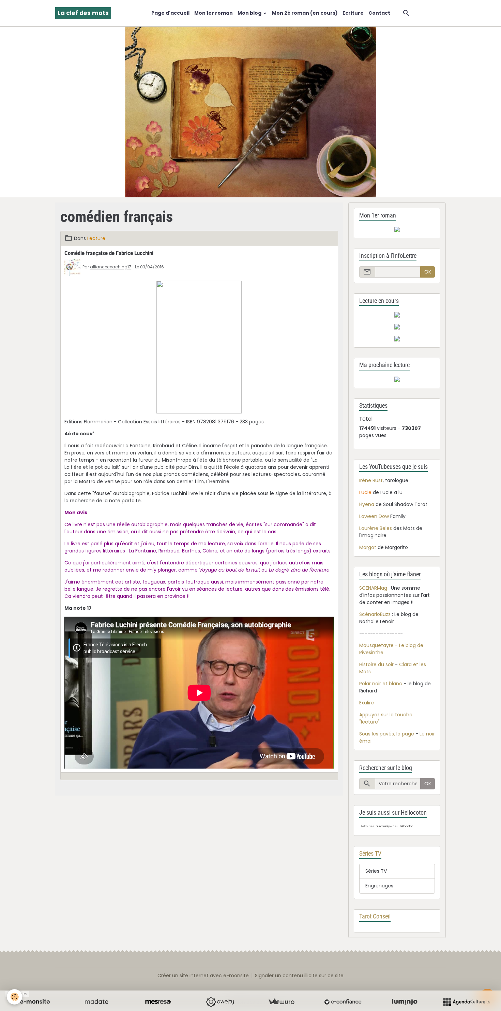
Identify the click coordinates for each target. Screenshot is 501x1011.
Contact (379, 13)
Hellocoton (406, 826)
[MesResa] (158, 1002)
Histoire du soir (376, 664)
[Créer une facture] (281, 1002)
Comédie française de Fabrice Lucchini (108, 253)
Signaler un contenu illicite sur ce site (299, 975)
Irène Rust (371, 480)
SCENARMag (373, 588)
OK (427, 271)
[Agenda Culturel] (466, 1002)
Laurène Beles (375, 528)
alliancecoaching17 (110, 267)
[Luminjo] (404, 1002)
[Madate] (96, 1002)
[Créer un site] (34, 1002)
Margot (367, 547)
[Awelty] (219, 1002)
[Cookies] (14, 997)
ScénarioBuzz (375, 614)
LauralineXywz (384, 826)
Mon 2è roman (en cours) (305, 13)
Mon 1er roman (213, 13)
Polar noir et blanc (380, 683)
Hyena (366, 504)
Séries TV (376, 871)
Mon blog (250, 13)
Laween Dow (374, 516)
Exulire (366, 702)
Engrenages (379, 885)
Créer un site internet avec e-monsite (203, 975)
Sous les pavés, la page (386, 733)
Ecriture (353, 13)
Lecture (96, 238)
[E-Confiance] (342, 1002)
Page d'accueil (170, 13)
